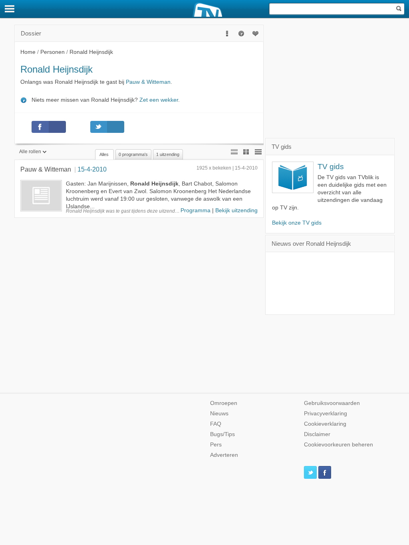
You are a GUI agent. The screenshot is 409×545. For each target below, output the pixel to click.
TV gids (331, 166)
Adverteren (224, 455)
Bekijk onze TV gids (297, 223)
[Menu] (10, 9)
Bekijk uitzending (236, 210)
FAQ (215, 424)
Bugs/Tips (222, 434)
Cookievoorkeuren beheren (338, 445)
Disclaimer (317, 434)
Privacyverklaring (325, 414)
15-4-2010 (92, 169)
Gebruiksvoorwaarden (332, 403)
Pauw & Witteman (148, 82)
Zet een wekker (158, 100)
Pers (216, 445)
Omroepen (223, 403)
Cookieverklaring (325, 424)
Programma (195, 210)
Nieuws (219, 414)
